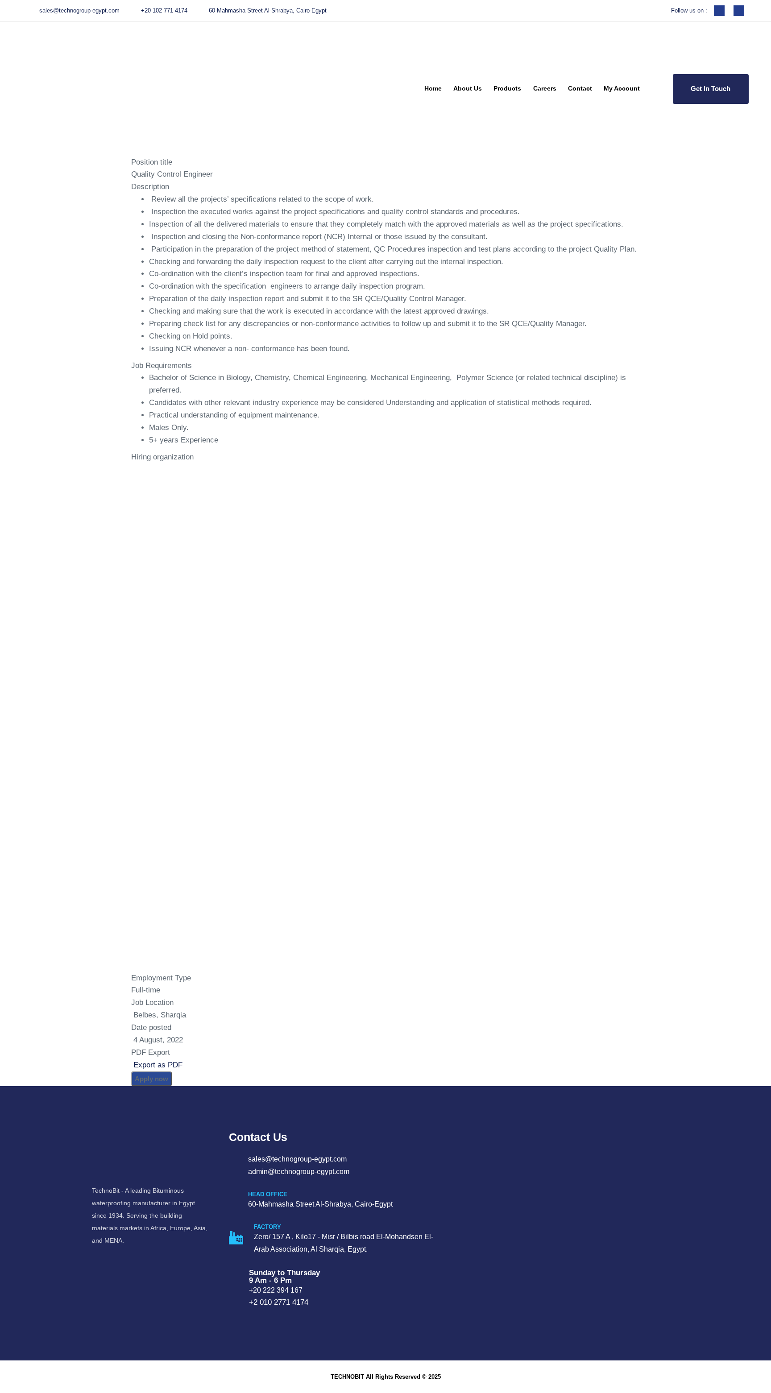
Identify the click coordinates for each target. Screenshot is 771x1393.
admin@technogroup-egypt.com (298, 1171)
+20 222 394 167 (276, 1290)
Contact (580, 88)
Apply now (151, 1079)
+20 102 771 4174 (164, 10)
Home (433, 88)
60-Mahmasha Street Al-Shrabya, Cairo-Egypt (268, 10)
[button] (659, 89)
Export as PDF (156, 1065)
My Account (622, 88)
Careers (544, 88)
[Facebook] (719, 10)
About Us (467, 88)
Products (507, 88)
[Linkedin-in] (739, 10)
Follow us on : (689, 10)
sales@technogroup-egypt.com (79, 10)
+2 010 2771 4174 (278, 1302)
